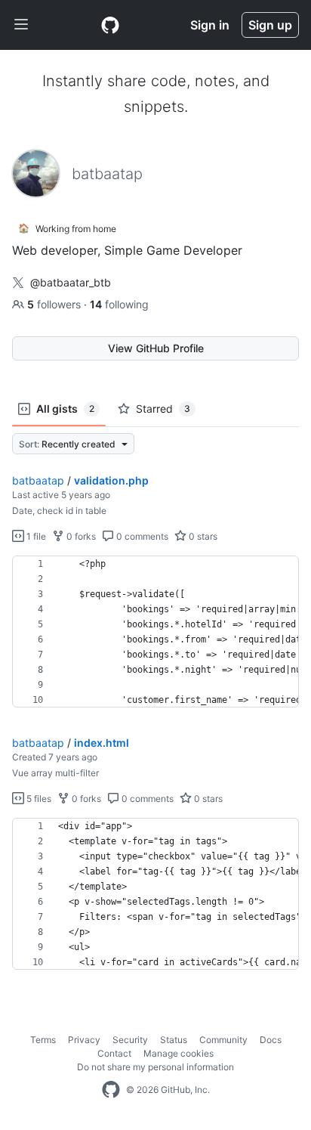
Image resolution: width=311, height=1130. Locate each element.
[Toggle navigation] (21, 25)
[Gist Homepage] (110, 25)
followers (55, 304)
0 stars (201, 536)
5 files (37, 798)
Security (130, 1039)
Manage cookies (178, 1053)
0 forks (80, 536)
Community (223, 1039)
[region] (155, 631)
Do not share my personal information (155, 1067)
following (119, 304)
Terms (43, 1039)
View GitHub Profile (156, 348)
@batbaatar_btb (70, 282)
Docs (271, 1039)
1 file (35, 536)
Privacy (84, 1039)
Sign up (270, 25)
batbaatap (38, 480)
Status (173, 1039)
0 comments (141, 536)
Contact (114, 1053)
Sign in (209, 25)
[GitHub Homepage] (111, 1090)
